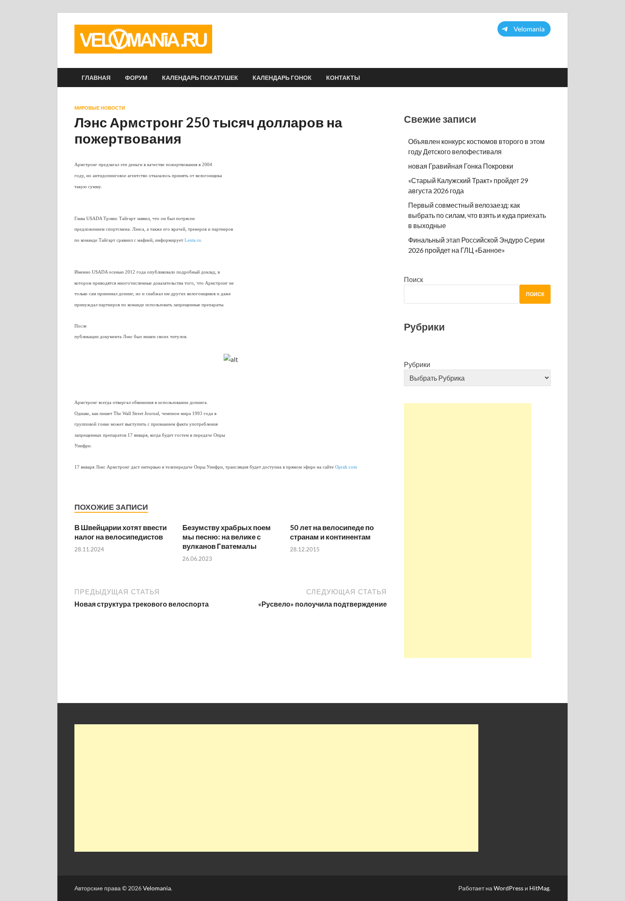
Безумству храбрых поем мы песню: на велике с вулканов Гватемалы (226, 537)
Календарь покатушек (200, 77)
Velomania (157, 888)
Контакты (343, 77)
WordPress (508, 888)
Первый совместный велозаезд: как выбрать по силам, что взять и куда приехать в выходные (477, 215)
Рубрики (417, 364)
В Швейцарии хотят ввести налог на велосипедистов (120, 532)
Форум (136, 77)
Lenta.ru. (193, 240)
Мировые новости (99, 108)
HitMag (539, 888)
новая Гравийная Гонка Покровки (460, 166)
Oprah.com (346, 467)
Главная (96, 77)
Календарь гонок (282, 77)
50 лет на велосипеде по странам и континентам (332, 532)
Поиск (413, 279)
